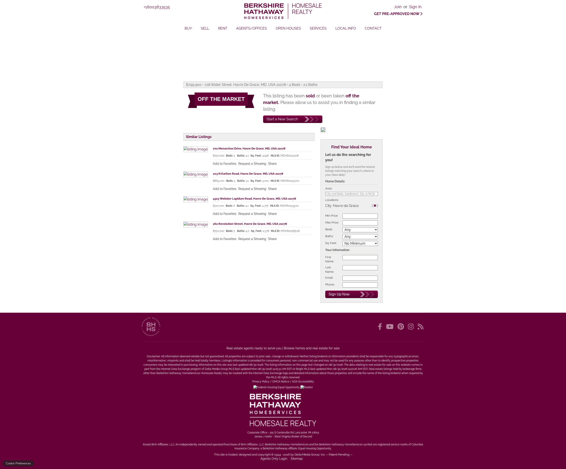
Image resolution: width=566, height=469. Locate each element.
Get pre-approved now (397, 14)
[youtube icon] (390, 327)
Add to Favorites (224, 163)
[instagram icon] (412, 327)
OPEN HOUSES (288, 28)
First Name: (329, 259)
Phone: (330, 284)
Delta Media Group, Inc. (309, 454)
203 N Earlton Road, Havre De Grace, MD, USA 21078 (248, 173)
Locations (331, 200)
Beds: (329, 229)
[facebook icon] (381, 327)
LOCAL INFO (345, 28)
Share (272, 163)
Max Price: (332, 222)
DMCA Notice (280, 381)
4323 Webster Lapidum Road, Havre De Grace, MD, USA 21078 (254, 198)
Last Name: (329, 269)
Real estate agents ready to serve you (253, 348)
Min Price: (331, 215)
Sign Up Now (339, 294)
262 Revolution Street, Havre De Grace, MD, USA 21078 (250, 223)
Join (398, 6)
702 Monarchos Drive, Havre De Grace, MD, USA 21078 (249, 148)
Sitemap (297, 458)
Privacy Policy (261, 381)
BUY (188, 28)
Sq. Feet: (331, 243)
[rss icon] (420, 327)
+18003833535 (157, 7)
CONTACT (373, 28)
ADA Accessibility (303, 381)
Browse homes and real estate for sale (312, 348)
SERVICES (318, 28)
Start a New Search (282, 119)
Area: (328, 188)
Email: (329, 277)
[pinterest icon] (401, 327)
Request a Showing (252, 163)
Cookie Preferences (18, 463)
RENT (222, 28)
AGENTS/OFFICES (251, 28)
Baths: (329, 236)
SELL (205, 28)
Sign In (415, 6)
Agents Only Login (274, 458)
